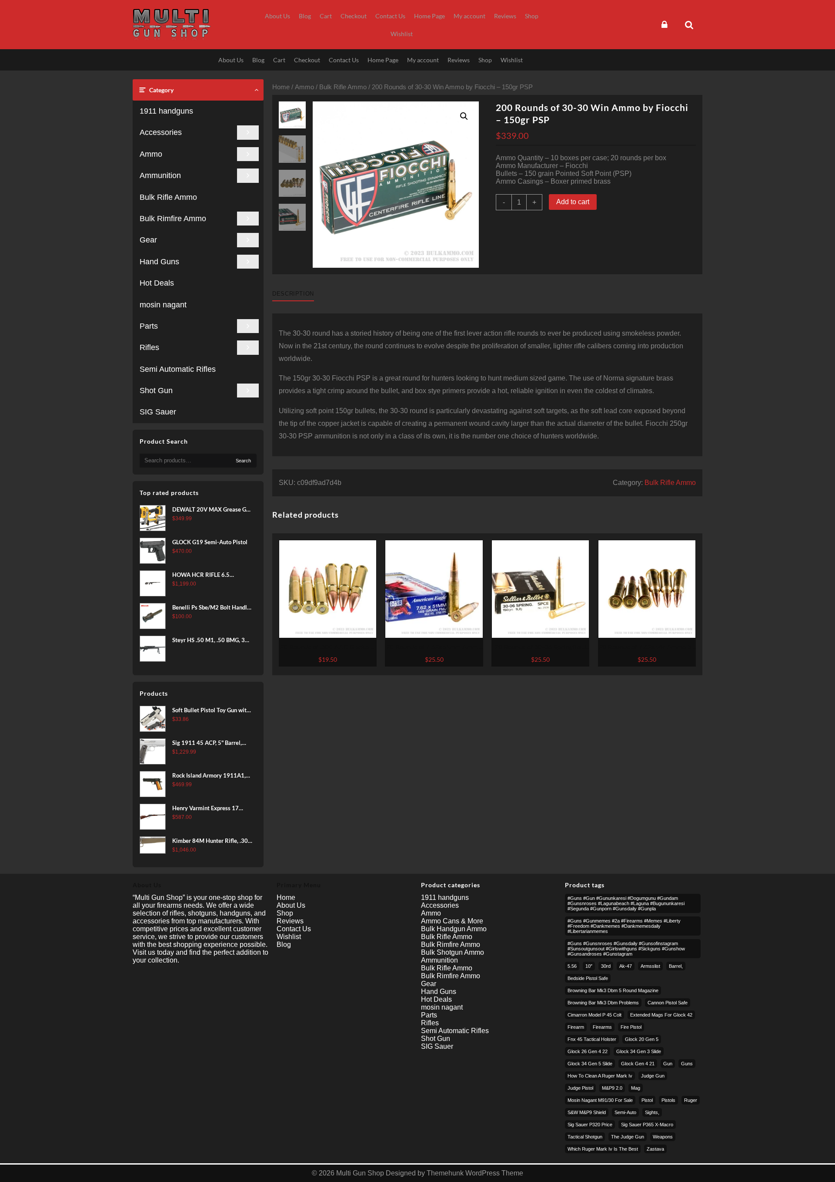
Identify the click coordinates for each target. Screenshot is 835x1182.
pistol (647, 1100)
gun (667, 1063)
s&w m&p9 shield (587, 1112)
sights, (652, 1112)
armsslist (650, 966)
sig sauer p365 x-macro (647, 1124)
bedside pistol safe (588, 978)
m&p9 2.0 (612, 1088)
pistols (668, 1100)
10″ (588, 966)
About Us (291, 905)
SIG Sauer (158, 411)
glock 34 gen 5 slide (590, 1063)
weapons (663, 1136)
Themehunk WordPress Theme (475, 1173)
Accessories (161, 132)
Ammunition (160, 175)
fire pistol (631, 1027)
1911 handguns (166, 111)
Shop (285, 913)
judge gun (653, 1075)
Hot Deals (157, 283)
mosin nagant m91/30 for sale (600, 1100)
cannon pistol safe (668, 1002)
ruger (690, 1100)
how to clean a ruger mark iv (600, 1075)
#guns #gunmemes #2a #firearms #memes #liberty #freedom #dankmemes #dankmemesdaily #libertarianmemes (624, 926)
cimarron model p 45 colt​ (594, 1014)
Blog (284, 944)
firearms (602, 1027)
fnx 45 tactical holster (592, 1039)
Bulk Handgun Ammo (454, 929)
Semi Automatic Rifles (178, 369)
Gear (148, 240)
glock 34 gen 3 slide (638, 1051)
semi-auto (625, 1112)
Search (243, 460)
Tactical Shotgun (585, 1136)
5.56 (572, 966)
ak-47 (625, 966)
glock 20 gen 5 (641, 1039)
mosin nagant (163, 304)
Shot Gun (156, 390)
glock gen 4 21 (638, 1063)
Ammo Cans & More (452, 921)
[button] (464, 116)
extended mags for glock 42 (661, 1014)
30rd (606, 966)
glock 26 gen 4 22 (588, 1051)
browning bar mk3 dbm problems (603, 1002)
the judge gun (627, 1136)
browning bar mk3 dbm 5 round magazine (613, 990)
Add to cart (572, 201)
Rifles (149, 347)
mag (635, 1088)
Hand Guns (159, 261)
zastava (655, 1149)
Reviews (290, 921)
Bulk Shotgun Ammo (452, 952)
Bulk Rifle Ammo (168, 197)
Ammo (151, 154)
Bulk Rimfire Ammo (173, 218)
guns (687, 1063)
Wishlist (289, 936)
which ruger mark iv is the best (603, 1149)
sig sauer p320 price (590, 1124)
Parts (149, 326)
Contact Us (294, 929)
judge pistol (580, 1088)
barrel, (676, 966)
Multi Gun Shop (360, 1173)
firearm (576, 1027)
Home (281, 87)
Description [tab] (293, 293)
